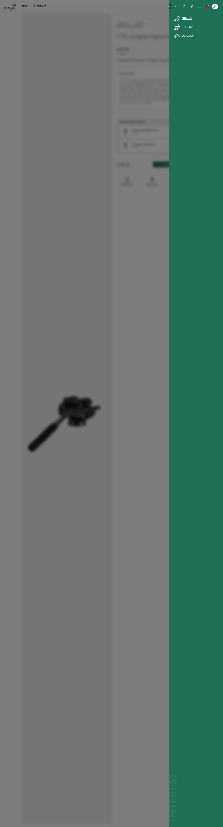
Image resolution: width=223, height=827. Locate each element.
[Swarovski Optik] (10, 6)
